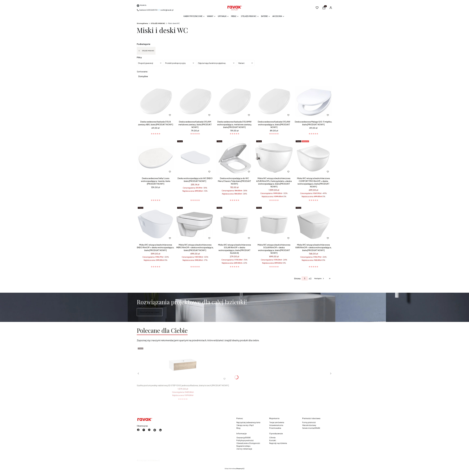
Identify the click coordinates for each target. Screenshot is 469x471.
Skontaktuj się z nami (149, 312)
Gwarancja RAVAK (243, 437)
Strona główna (142, 23)
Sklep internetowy (234, 468)
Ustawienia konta (276, 425)
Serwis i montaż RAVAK (311, 428)
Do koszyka (150, 115)
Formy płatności (309, 422)
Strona (297, 278)
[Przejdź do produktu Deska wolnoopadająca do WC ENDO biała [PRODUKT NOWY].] (195, 157)
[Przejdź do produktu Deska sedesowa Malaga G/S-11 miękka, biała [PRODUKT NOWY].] (313, 101)
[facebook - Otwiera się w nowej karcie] (138, 430)
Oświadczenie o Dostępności (248, 443)
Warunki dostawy (309, 425)
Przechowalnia (275, 428)
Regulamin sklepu (243, 446)
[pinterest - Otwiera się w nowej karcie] (143, 430)
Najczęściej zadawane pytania (248, 422)
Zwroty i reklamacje (244, 449)
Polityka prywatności (245, 440)
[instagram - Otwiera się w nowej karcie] (149, 430)
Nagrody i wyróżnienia (278, 443)
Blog (238, 428)
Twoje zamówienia (276, 422)
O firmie (272, 437)
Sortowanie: (142, 71)
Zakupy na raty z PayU (245, 425)
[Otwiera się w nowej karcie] (154, 430)
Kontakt (272, 440)
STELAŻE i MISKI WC (158, 23)
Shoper (155, 460)
